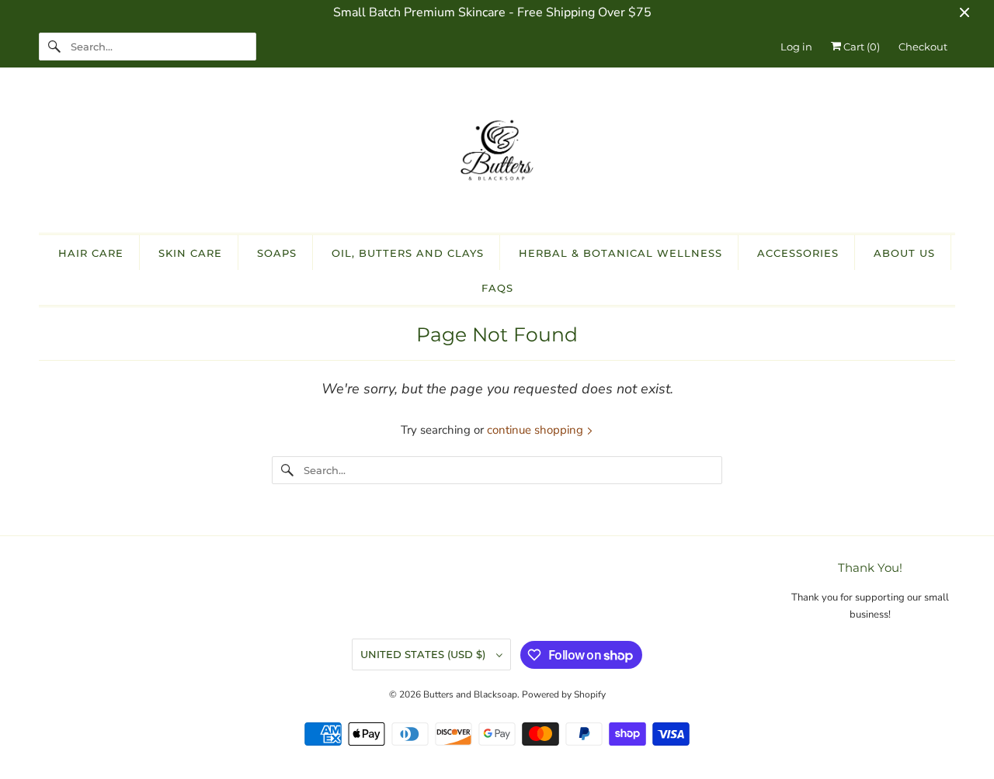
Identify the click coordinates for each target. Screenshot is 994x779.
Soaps (277, 253)
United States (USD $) (424, 654)
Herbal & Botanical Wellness (620, 253)
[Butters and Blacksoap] (497, 154)
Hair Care (90, 253)
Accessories (798, 253)
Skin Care (190, 253)
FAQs (497, 288)
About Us (904, 253)
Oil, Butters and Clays (408, 253)
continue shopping (536, 430)
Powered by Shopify (564, 694)
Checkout (922, 46)
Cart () (860, 46)
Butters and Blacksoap (470, 694)
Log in (796, 46)
